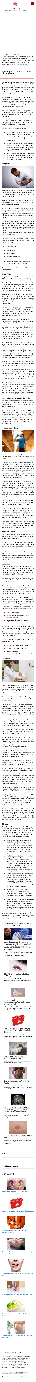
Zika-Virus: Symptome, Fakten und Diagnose (16, 975)
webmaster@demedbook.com (18, 1377)
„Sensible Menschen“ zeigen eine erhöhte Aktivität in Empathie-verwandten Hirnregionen (17, 1109)
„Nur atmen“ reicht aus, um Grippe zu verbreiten (15, 1057)
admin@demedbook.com (19, 64)
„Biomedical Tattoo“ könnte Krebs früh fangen (18, 1136)
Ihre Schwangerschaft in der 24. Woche (17, 1082)
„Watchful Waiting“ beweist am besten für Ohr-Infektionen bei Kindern (17, 1030)
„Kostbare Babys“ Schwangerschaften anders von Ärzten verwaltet (17, 1002)
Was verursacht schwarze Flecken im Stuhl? (17, 1294)
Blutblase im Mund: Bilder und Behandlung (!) (18, 1211)
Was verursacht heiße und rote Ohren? (15, 1192)
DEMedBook (15, 8)
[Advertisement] (18, 32)
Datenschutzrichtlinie (17, 1373)
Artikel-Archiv (21, 76)
